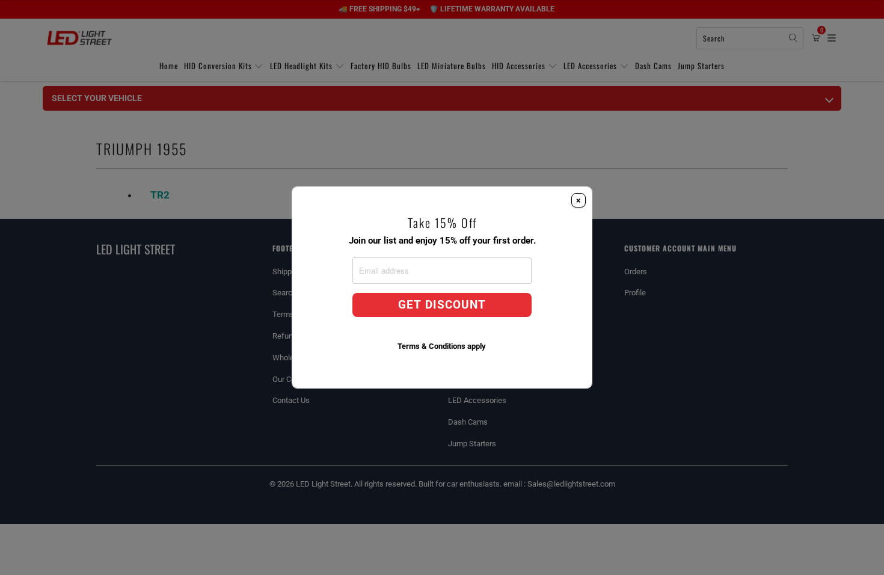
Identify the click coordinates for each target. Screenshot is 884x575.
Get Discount (442, 305)
